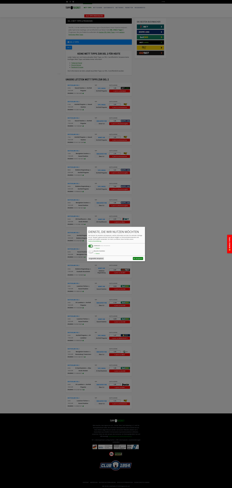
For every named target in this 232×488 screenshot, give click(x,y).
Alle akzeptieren (138, 258)
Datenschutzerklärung (94, 241)
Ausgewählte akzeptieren (96, 258)
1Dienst (97, 248)
